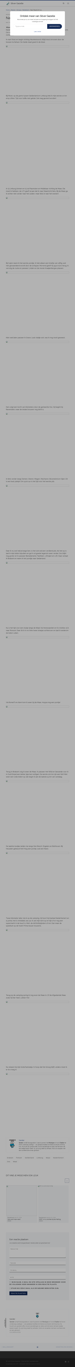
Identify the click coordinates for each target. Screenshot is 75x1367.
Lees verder (37, 31)
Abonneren (54, 26)
